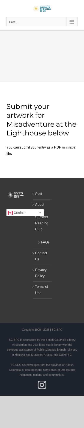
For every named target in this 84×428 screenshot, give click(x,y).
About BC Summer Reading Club (41, 217)
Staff (38, 194)
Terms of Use (41, 290)
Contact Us (41, 256)
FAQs (44, 242)
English (19, 212)
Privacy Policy (41, 273)
